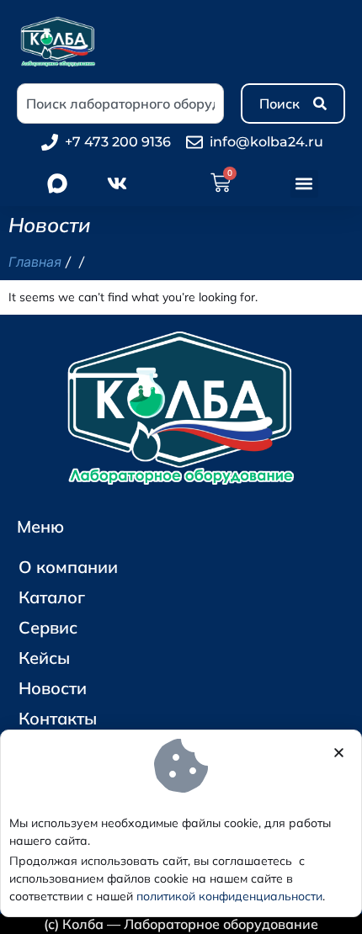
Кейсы (44, 657)
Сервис (48, 627)
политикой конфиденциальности (229, 896)
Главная (34, 261)
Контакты (58, 718)
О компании (68, 566)
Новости (53, 687)
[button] (304, 184)
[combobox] (120, 103)
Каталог (52, 597)
